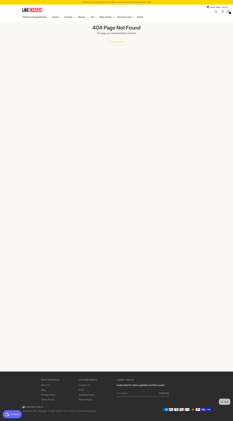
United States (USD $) (219, 7)
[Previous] (75, 2)
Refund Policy (86, 399)
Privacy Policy (48, 394)
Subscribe (164, 393)
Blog (43, 390)
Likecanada (42, 411)
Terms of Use (47, 399)
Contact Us (84, 385)
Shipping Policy (86, 394)
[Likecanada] (32, 9)
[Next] (158, 2)
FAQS (81, 390)
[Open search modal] (216, 11)
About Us (45, 385)
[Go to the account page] (221, 11)
